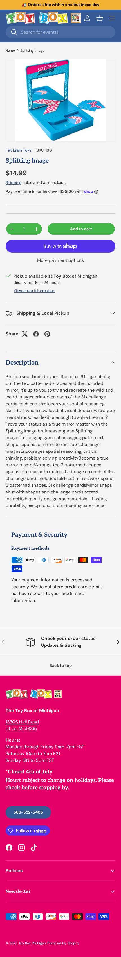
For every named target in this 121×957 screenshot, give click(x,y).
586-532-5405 (28, 812)
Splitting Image (32, 50)
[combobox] (60, 32)
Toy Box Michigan (32, 943)
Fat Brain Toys (18, 150)
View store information (34, 290)
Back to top (61, 665)
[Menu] (112, 18)
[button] (99, 18)
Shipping (13, 182)
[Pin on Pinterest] (47, 334)
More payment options (60, 260)
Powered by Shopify (63, 943)
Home (10, 50)
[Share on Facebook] (36, 334)
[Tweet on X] (24, 334)
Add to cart (81, 228)
